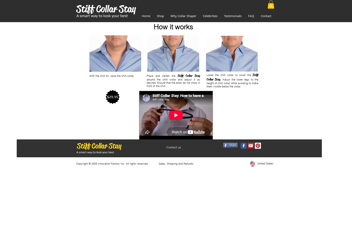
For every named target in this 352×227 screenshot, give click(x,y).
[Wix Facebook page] (244, 146)
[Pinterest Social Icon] (258, 146)
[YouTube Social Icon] (251, 146)
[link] (270, 4)
